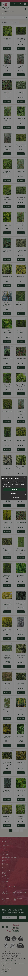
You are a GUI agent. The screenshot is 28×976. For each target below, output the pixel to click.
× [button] (24, 477)
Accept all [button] (14, 489)
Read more (8, 486)
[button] (14, 497)
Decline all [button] (14, 493)
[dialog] (14, 488)
